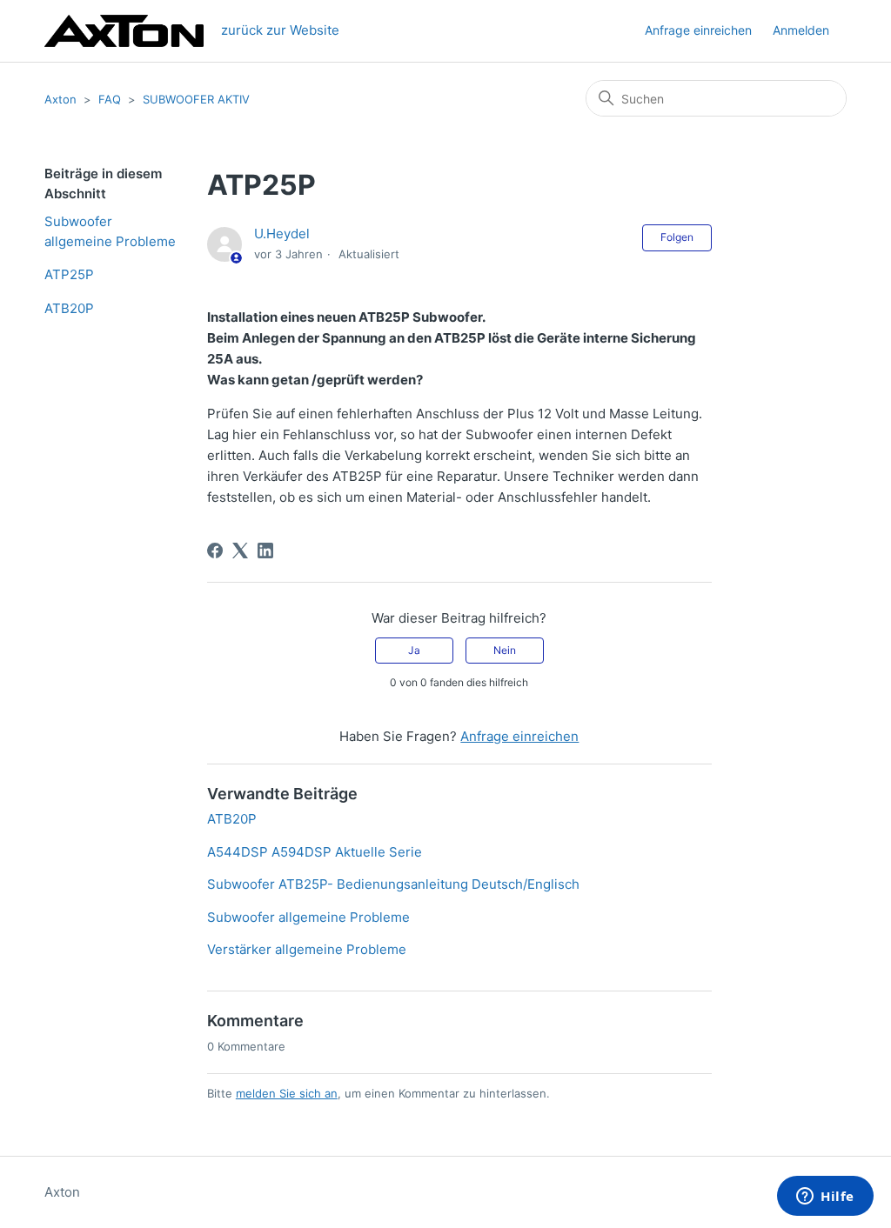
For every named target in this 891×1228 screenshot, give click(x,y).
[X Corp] (240, 550)
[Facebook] (215, 550)
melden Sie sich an (287, 1093)
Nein (504, 650)
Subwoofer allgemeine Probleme (110, 231)
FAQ (109, 99)
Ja (414, 650)
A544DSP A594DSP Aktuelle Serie (314, 852)
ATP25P (69, 274)
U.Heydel (282, 233)
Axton (60, 99)
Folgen (676, 237)
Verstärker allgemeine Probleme (306, 949)
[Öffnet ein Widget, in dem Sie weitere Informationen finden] (825, 1197)
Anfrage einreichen (698, 30)
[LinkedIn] (265, 550)
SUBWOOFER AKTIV (196, 99)
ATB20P (69, 308)
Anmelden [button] (801, 30)
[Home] (123, 31)
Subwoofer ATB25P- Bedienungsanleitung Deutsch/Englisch (393, 884)
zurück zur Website (280, 30)
